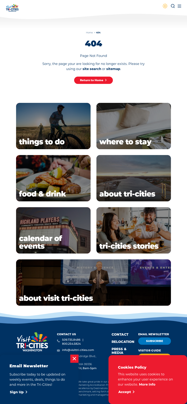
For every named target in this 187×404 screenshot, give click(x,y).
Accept (124, 392)
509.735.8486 (71, 340)
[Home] (12, 9)
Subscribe (154, 341)
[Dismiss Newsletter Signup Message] (74, 359)
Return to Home (91, 80)
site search (92, 69)
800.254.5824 (71, 344)
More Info (147, 384)
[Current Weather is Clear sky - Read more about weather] (165, 6)
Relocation (123, 342)
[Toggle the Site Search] (173, 7)
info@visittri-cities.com (78, 350)
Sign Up (17, 392)
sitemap (113, 69)
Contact (120, 335)
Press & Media (119, 351)
